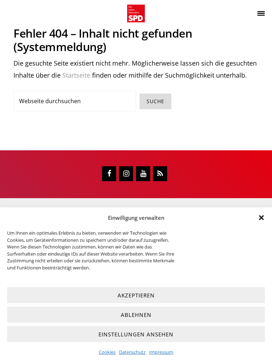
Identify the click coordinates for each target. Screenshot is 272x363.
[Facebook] (109, 173)
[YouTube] (143, 173)
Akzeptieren (136, 295)
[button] (261, 217)
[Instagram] (126, 173)
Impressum (161, 352)
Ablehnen (136, 314)
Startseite (76, 75)
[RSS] (160, 173)
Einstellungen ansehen (136, 334)
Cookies (107, 352)
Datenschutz (132, 352)
